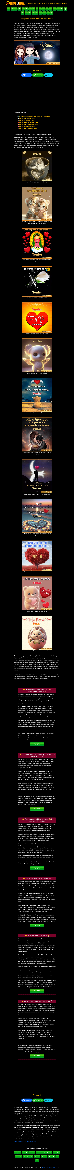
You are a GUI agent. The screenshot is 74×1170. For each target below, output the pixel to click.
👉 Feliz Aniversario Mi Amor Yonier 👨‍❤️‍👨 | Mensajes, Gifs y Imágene (37, 820)
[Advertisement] (37, 94)
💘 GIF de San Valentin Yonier (26, 126)
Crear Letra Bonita (61, 3)
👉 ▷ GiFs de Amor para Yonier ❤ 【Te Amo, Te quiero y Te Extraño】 (37, 755)
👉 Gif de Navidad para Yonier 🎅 (37, 936)
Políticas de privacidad (48, 1167)
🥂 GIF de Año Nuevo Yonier (25, 120)
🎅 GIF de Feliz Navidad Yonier (26, 118)
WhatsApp (39, 75)
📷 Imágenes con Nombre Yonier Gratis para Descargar (33, 116)
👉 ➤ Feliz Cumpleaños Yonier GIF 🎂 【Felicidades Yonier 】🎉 (37, 690)
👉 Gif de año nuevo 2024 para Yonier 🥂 (37, 1001)
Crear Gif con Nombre (48, 3)
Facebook (28, 75)
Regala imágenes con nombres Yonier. (25, 1141)
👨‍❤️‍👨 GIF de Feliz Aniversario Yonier (27, 129)
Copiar (50, 75)
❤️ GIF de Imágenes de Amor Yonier (28, 122)
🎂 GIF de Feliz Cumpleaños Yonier (27, 124)
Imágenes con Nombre (34, 3)
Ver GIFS (37, 744)
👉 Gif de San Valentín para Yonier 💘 (37, 878)
